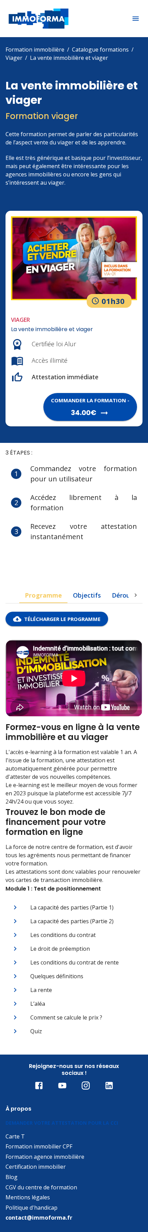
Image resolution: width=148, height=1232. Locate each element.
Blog (12, 1177)
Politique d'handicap (31, 1207)
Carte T (15, 1136)
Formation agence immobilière (45, 1156)
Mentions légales (28, 1197)
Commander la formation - (90, 407)
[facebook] (39, 1085)
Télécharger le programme (62, 618)
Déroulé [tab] (124, 595)
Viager (14, 58)
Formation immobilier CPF (39, 1146)
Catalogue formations (100, 49)
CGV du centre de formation (41, 1187)
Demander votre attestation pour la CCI (62, 1123)
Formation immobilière (35, 49)
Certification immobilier (36, 1166)
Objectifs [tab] (87, 595)
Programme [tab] (43, 595)
